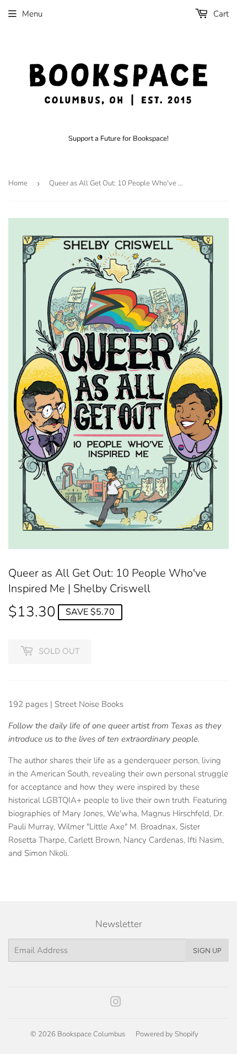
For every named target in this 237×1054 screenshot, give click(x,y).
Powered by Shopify (167, 1034)
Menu (32, 13)
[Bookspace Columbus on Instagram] (115, 1003)
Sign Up (207, 950)
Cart (220, 13)
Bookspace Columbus (91, 1034)
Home (18, 183)
